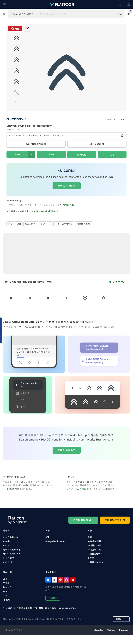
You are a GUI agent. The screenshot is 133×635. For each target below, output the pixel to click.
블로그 (6, 591)
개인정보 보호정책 (23, 608)
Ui (50, 223)
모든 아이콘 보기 (66, 450)
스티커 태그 (8, 562)
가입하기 (53, 597)
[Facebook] (48, 580)
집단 (42, 223)
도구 (47, 530)
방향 (19, 223)
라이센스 (7, 587)
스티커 (6, 545)
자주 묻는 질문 (94, 541)
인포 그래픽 (30, 223)
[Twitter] (54, 580)
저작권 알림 (50, 608)
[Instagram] (66, 580)
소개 (5, 578)
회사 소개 (7, 572)
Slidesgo (123, 630)
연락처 (6, 583)
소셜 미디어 (50, 572)
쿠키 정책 (38, 608)
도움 (90, 530)
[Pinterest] (60, 580)
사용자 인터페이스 (64, 223)
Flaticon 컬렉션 (95, 553)
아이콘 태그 (8, 558)
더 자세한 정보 (67, 204)
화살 (10, 223)
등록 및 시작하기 (66, 185)
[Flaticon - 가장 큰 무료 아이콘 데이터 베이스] (62, 4)
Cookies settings (67, 608)
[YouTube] (73, 580)
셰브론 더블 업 (83, 223)
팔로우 (91, 558)
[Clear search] (113, 14)
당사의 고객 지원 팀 (79, 488)
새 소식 (6, 599)
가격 (5, 595)
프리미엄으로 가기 (115, 520)
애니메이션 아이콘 (12, 553)
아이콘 (6, 541)
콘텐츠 (6, 530)
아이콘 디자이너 (10, 537)
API (47, 537)
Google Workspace (55, 541)
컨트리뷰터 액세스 (83, 520)
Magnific (98, 630)
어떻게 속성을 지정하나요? (47, 211)
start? (124, 119)
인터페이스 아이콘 (12, 549)
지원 (90, 537)
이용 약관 (7, 608)
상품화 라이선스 (95, 562)
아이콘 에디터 (94, 549)
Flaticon (111, 630)
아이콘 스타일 (94, 545)
